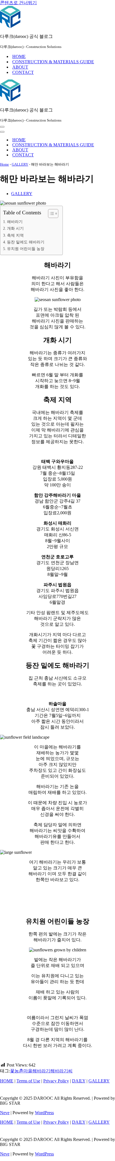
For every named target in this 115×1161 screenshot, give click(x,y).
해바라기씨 (61, 1070)
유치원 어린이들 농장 (25, 248)
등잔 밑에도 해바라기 (25, 242)
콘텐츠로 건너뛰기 (18, 2)
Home (4, 164)
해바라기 (15, 221)
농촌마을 (23, 1070)
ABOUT (20, 67)
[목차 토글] (50, 213)
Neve (4, 1112)
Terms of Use (28, 1080)
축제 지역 (15, 235)
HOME (19, 56)
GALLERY (20, 164)
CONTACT (23, 72)
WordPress (44, 1112)
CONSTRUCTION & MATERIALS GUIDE (53, 61)
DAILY (78, 1080)
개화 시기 (15, 228)
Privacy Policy (56, 1080)
